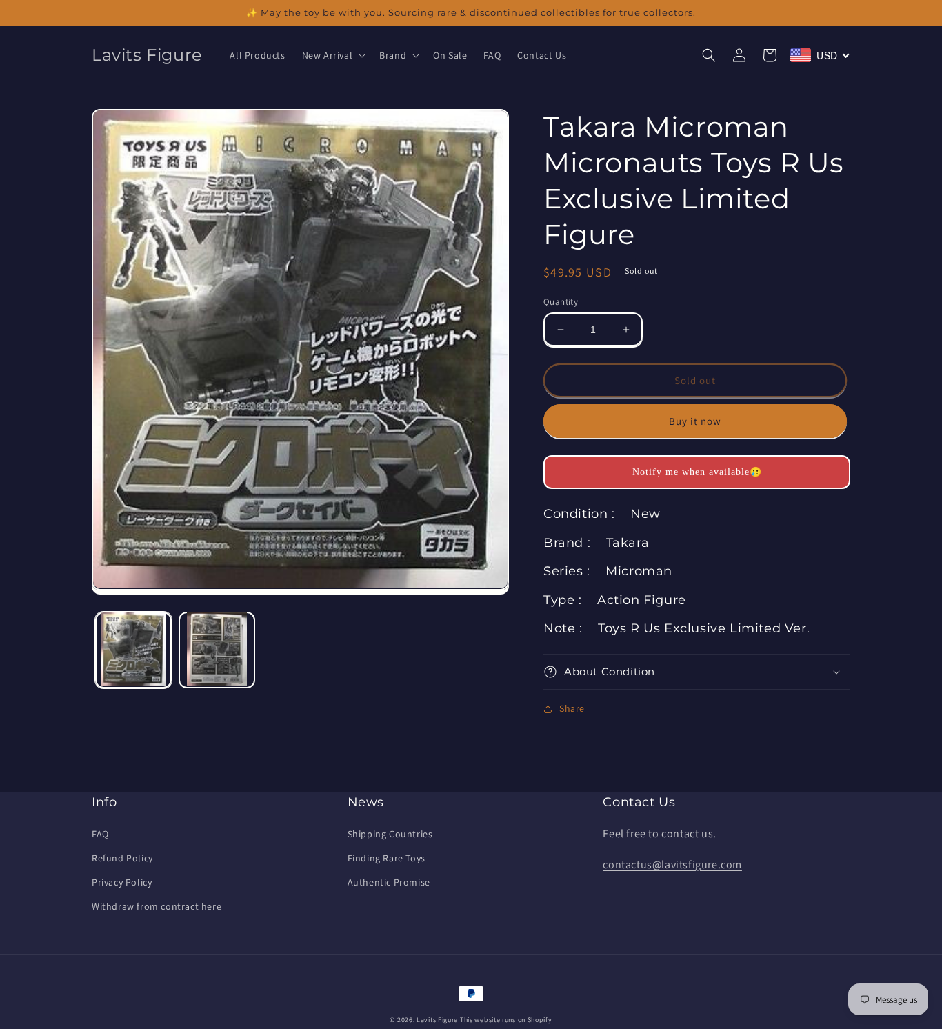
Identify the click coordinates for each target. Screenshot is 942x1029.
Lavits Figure (437, 1019)
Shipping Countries (390, 834)
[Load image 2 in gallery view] (217, 649)
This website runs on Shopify (506, 1019)
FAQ (100, 834)
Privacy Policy (122, 882)
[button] (333, 55)
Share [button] (572, 708)
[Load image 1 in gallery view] (133, 649)
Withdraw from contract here (156, 906)
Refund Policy (122, 858)
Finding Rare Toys (386, 858)
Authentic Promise (389, 882)
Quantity (560, 302)
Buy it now (695, 421)
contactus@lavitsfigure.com (672, 864)
